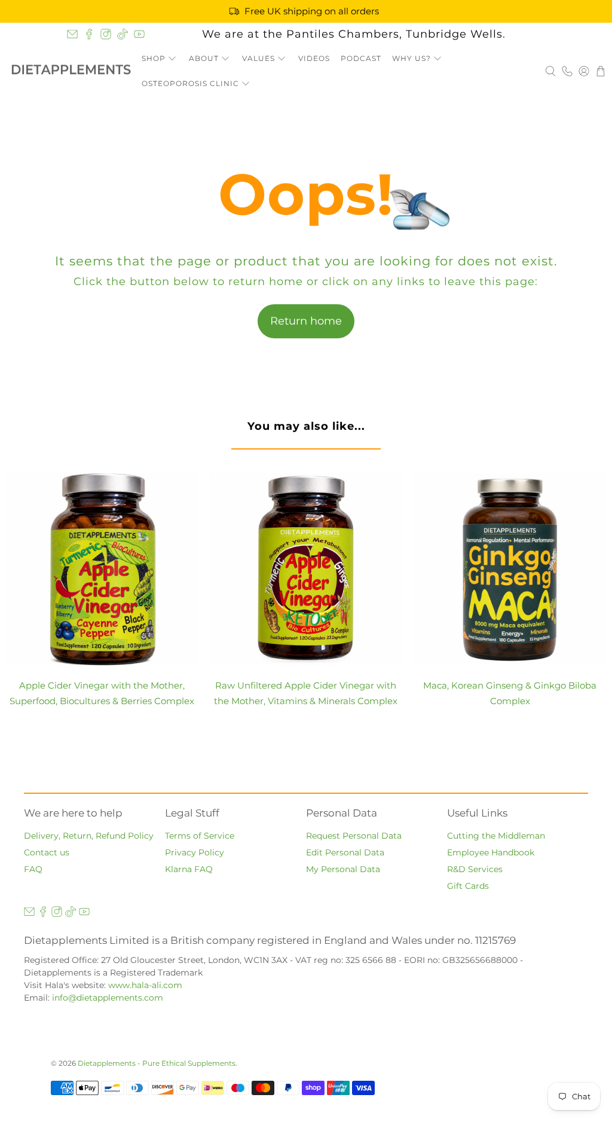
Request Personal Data (354, 835)
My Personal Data (343, 869)
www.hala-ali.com (145, 985)
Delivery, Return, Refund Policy (89, 835)
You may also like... (306, 426)
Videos (314, 58)
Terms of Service (199, 835)
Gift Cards (468, 886)
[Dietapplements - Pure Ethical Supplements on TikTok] (122, 34)
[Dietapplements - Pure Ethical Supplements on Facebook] (89, 34)
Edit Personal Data (345, 852)
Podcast (361, 58)
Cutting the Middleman (496, 835)
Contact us (46, 852)
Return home (306, 321)
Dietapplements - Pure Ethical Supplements (156, 1063)
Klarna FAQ (189, 869)
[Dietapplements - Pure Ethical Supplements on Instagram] (105, 34)
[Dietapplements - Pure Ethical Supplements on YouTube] (139, 34)
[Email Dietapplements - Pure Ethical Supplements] (72, 34)
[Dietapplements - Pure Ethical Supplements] (71, 71)
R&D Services (475, 869)
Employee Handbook (490, 852)
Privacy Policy (194, 852)
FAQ (33, 869)
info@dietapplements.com (107, 997)
